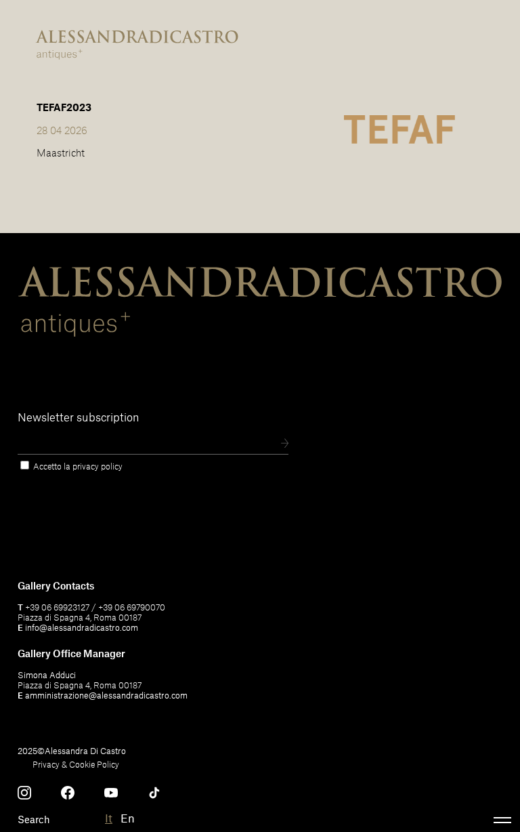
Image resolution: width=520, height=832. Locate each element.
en (128, 818)
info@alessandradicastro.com (81, 627)
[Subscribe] (284, 444)
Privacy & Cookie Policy (75, 764)
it (108, 818)
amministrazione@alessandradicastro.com (106, 695)
